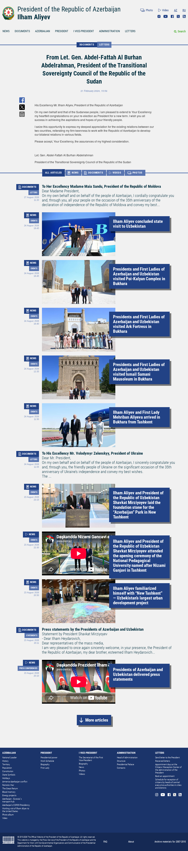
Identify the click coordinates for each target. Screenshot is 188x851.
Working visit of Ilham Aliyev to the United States (15, 809)
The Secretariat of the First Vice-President (91, 758)
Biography (45, 764)
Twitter (178, 16)
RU (184, 10)
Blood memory (8, 792)
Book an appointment (164, 776)
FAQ (105, 841)
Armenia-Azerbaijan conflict (14, 781)
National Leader (9, 757)
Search (182, 31)
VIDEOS (117, 172)
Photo (149, 10)
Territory (6, 764)
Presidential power (49, 757)
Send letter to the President (167, 757)
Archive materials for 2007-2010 (170, 841)
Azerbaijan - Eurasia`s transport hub (12, 800)
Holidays (6, 778)
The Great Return (10, 788)
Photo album (8, 814)
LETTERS (130, 31)
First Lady (45, 768)
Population (7, 768)
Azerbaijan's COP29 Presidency (16, 805)
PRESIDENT (61, 31)
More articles (96, 720)
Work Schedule (47, 761)
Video (165, 10)
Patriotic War (8, 785)
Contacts (121, 768)
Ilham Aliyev (33, 17)
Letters (104, 44)
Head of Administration (127, 757)
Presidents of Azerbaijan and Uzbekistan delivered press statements (138, 674)
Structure (121, 761)
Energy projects (9, 795)
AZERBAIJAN (42, 31)
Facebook (172, 16)
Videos (82, 774)
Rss (184, 16)
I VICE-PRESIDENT (83, 31)
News (81, 767)
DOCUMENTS (22, 31)
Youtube (165, 16)
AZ (175, 10)
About (131, 841)
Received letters (162, 761)
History (5, 761)
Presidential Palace (125, 764)
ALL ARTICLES (53, 172)
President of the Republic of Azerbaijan (69, 9)
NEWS (6, 31)
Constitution (7, 771)
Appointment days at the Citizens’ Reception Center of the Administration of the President (168, 768)
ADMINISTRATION (109, 31)
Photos (82, 770)
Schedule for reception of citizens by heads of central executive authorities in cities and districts (168, 783)
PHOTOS (138, 172)
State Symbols (8, 774)
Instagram (159, 16)
